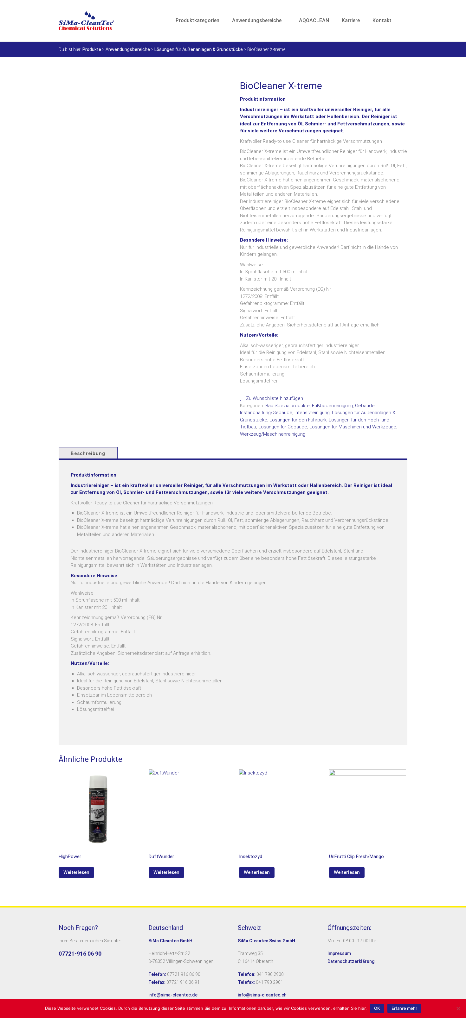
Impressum (339, 953)
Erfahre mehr (404, 1008)
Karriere (351, 20)
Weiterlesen (76, 872)
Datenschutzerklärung (350, 961)
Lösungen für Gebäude (282, 427)
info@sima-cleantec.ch (262, 994)
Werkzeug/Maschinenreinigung (272, 434)
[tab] (87, 453)
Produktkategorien (197, 20)
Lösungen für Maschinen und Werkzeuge (352, 427)
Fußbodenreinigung (332, 405)
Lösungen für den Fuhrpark (298, 420)
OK (377, 1008)
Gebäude (365, 405)
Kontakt (382, 20)
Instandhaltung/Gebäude (266, 412)
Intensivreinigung (312, 412)
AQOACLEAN (314, 20)
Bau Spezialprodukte (287, 405)
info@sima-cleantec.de (172, 994)
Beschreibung (88, 453)
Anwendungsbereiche (257, 20)
